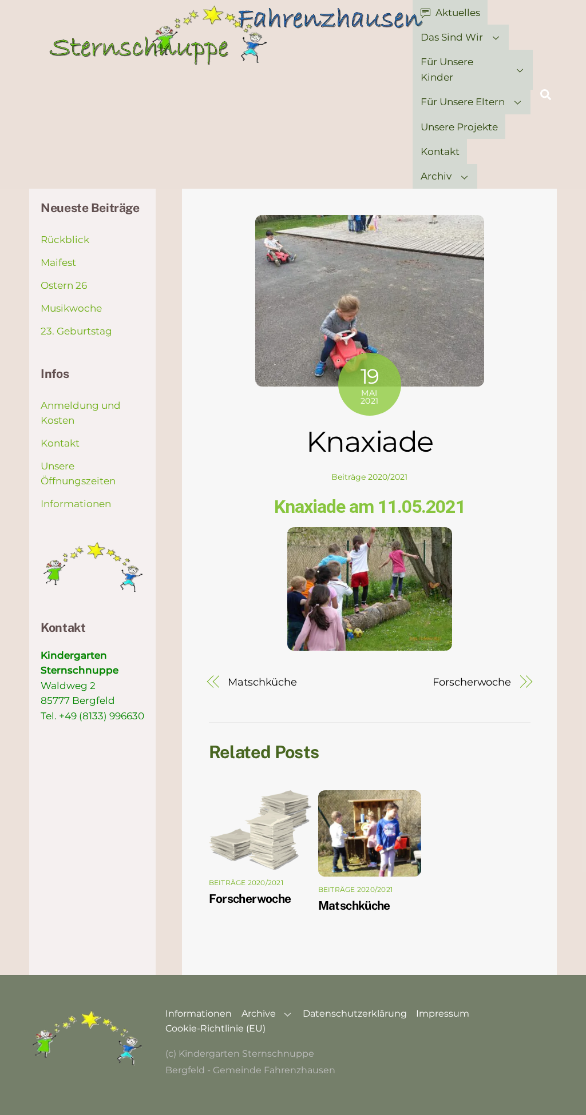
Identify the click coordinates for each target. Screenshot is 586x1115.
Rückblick (65, 239)
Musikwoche (71, 308)
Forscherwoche (472, 681)
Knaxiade (369, 441)
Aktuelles (456, 12)
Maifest (58, 262)
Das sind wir (452, 37)
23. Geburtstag (76, 331)
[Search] (545, 94)
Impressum (442, 1013)
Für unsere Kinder (447, 69)
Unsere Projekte (459, 127)
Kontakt (440, 151)
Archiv (436, 176)
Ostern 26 (64, 285)
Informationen (76, 503)
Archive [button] (258, 1013)
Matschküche (262, 681)
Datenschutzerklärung (355, 1013)
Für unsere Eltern (463, 101)
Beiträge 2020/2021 (369, 477)
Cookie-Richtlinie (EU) (215, 1028)
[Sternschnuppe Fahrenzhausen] (237, 60)
